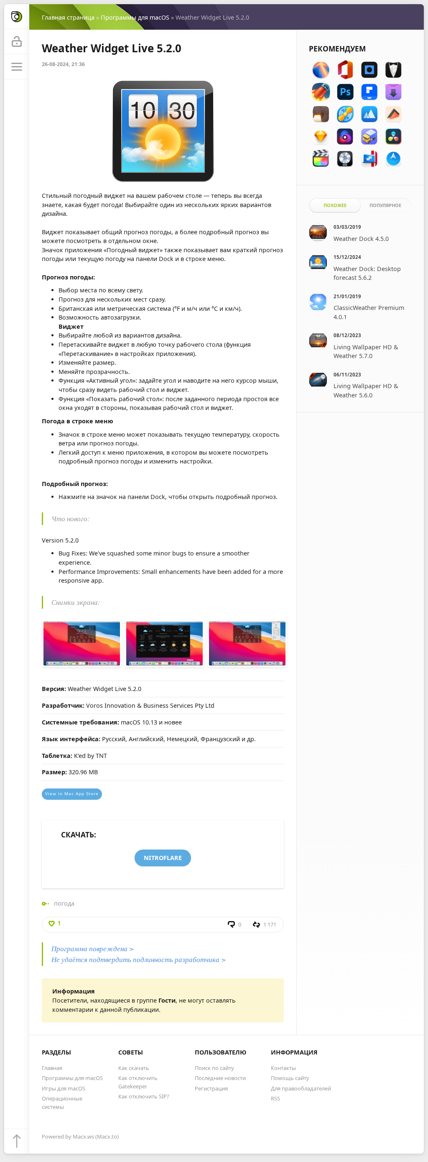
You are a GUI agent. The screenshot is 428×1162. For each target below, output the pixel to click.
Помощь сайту (290, 1078)
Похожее (335, 205)
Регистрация (211, 1088)
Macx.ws (83, 1136)
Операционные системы (62, 1102)
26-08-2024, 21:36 (63, 64)
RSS (275, 1098)
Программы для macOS (135, 17)
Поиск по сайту (214, 1068)
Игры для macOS (63, 1088)
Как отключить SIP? (143, 1096)
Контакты (283, 1068)
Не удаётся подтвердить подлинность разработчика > (138, 959)
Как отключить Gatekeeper (138, 1082)
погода (64, 903)
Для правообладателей (301, 1088)
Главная (52, 1068)
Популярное (385, 205)
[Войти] (16, 41)
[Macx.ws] (16, 16)
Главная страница (68, 17)
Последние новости (220, 1078)
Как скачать (133, 1068)
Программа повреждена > (92, 948)
